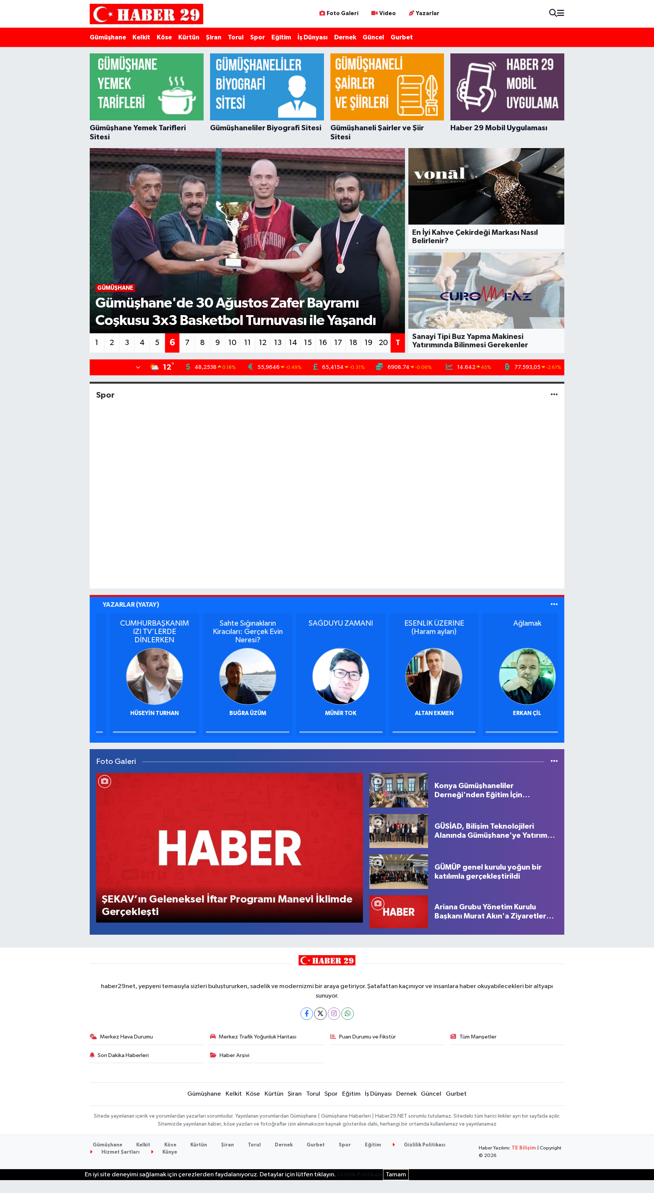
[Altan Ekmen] (420, 676)
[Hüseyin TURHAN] (140, 676)
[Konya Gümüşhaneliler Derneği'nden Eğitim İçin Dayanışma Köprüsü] (398, 790)
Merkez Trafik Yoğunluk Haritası (257, 1037)
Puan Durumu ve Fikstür (367, 1037)
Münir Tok (327, 713)
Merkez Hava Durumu (126, 1037)
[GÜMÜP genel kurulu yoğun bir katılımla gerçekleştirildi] (398, 871)
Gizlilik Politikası (424, 1145)
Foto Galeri (342, 13)
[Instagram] (334, 1013)
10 (232, 343)
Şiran (213, 37)
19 (368, 343)
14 (293, 343)
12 (262, 343)
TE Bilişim (524, 1148)
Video (387, 13)
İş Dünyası (312, 37)
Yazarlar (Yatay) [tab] (131, 604)
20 (383, 343)
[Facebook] (307, 1013)
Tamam (396, 1174)
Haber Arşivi (234, 1055)
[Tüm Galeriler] (554, 762)
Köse (164, 37)
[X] (320, 1013)
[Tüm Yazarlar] (554, 604)
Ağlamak (514, 623)
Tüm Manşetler (478, 1037)
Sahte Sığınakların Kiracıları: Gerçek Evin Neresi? (234, 632)
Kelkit (141, 37)
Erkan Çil (513, 713)
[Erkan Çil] (513, 676)
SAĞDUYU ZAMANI (327, 623)
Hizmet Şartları (120, 1152)
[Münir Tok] (327, 676)
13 (278, 343)
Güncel (373, 37)
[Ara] (553, 14)
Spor (257, 37)
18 (353, 343)
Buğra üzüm (233, 713)
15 (308, 343)
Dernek (345, 37)
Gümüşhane (108, 37)
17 (338, 343)
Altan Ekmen (420, 713)
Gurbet (402, 37)
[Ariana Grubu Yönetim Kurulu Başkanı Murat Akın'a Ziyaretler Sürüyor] (398, 911)
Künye (169, 1152)
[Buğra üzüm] (234, 676)
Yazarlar (427, 13)
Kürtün (188, 37)
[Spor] (554, 395)
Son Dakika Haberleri (123, 1055)
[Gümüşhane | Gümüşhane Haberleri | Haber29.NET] (146, 14)
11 (247, 343)
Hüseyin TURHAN (141, 713)
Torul (236, 37)
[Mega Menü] (560, 14)
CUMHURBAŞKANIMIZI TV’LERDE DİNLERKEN (140, 632)
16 (323, 343)
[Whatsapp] (347, 1013)
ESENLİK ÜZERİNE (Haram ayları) (420, 628)
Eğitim (281, 37)
